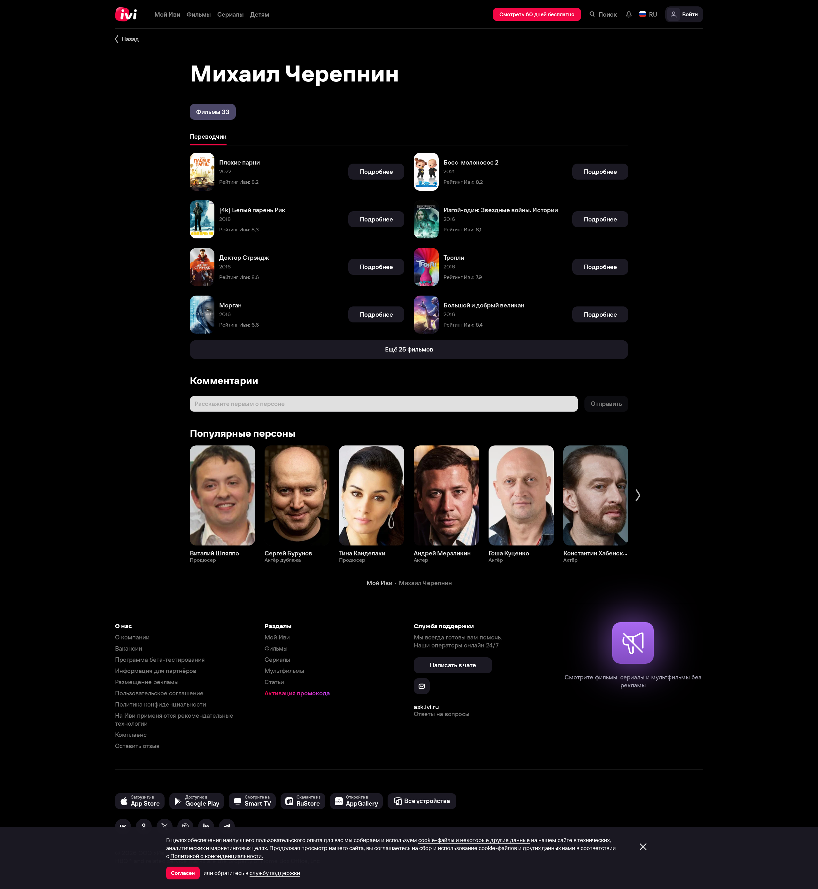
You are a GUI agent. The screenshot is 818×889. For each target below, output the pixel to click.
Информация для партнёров (155, 671)
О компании (132, 637)
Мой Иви (277, 637)
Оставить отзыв (137, 746)
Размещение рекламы (147, 682)
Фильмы (276, 648)
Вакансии (128, 648)
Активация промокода (297, 693)
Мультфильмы (284, 671)
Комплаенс (131, 734)
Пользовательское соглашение (159, 693)
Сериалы (277, 659)
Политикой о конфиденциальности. (216, 856)
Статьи (274, 682)
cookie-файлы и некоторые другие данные (474, 840)
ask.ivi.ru (426, 706)
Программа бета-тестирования (160, 659)
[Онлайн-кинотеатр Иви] (128, 14)
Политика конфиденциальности (160, 704)
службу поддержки (275, 873)
